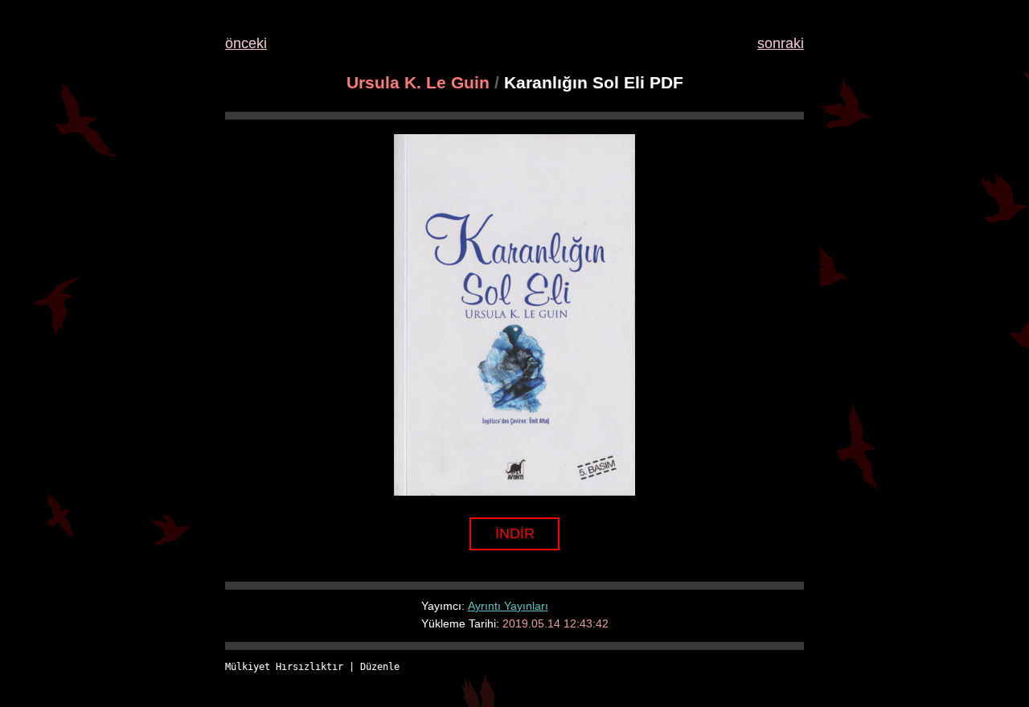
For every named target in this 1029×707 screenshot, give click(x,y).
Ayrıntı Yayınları (508, 605)
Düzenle (380, 666)
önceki (246, 43)
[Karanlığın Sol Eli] (514, 491)
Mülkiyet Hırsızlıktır (284, 666)
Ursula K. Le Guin (418, 82)
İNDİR (515, 533)
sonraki (780, 43)
